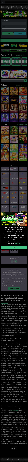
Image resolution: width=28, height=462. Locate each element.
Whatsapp (18, 243)
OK (14, 247)
